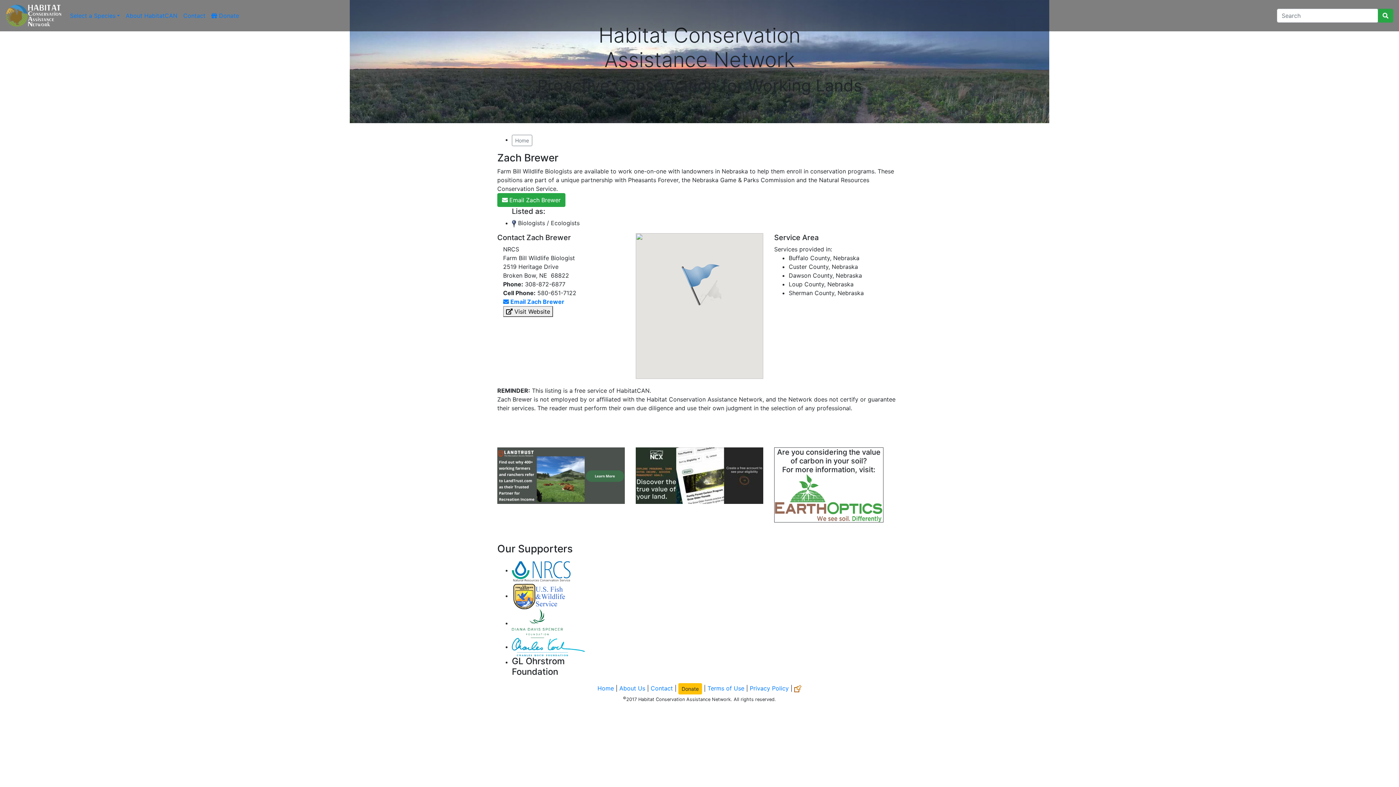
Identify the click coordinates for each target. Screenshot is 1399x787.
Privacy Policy (769, 688)
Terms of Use (726, 688)
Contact (194, 15)
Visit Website (531, 311)
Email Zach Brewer (535, 200)
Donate (228, 15)
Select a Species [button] (92, 15)
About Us (632, 688)
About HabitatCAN (151, 15)
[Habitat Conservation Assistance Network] (33, 15)
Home (522, 140)
